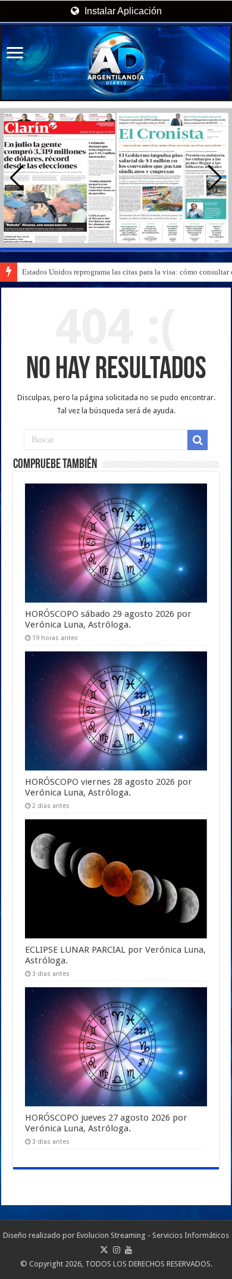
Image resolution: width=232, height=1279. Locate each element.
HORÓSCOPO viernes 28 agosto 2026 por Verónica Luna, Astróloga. (108, 787)
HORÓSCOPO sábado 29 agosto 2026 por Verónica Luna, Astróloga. (108, 619)
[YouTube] (128, 1250)
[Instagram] (116, 1250)
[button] (215, 178)
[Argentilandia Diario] (116, 62)
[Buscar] (197, 440)
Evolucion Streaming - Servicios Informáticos (153, 1235)
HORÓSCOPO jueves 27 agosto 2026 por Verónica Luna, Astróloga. (106, 1123)
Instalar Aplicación (122, 11)
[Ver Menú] (15, 54)
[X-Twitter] (104, 1250)
